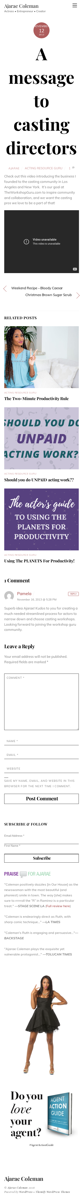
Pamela (24, 593)
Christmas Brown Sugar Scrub (48, 295)
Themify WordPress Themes (52, 1191)
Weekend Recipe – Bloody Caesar (37, 288)
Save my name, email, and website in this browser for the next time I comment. (39, 783)
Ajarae (14, 168)
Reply (73, 594)
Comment (16, 677)
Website (13, 768)
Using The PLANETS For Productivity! (39, 560)
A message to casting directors (41, 100)
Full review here (58, 906)
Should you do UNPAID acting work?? (39, 479)
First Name (12, 845)
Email (12, 754)
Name (12, 741)
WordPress (25, 1191)
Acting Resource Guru (43, 168)
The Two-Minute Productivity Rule (36, 398)
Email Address (14, 835)
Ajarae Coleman (17, 1187)
